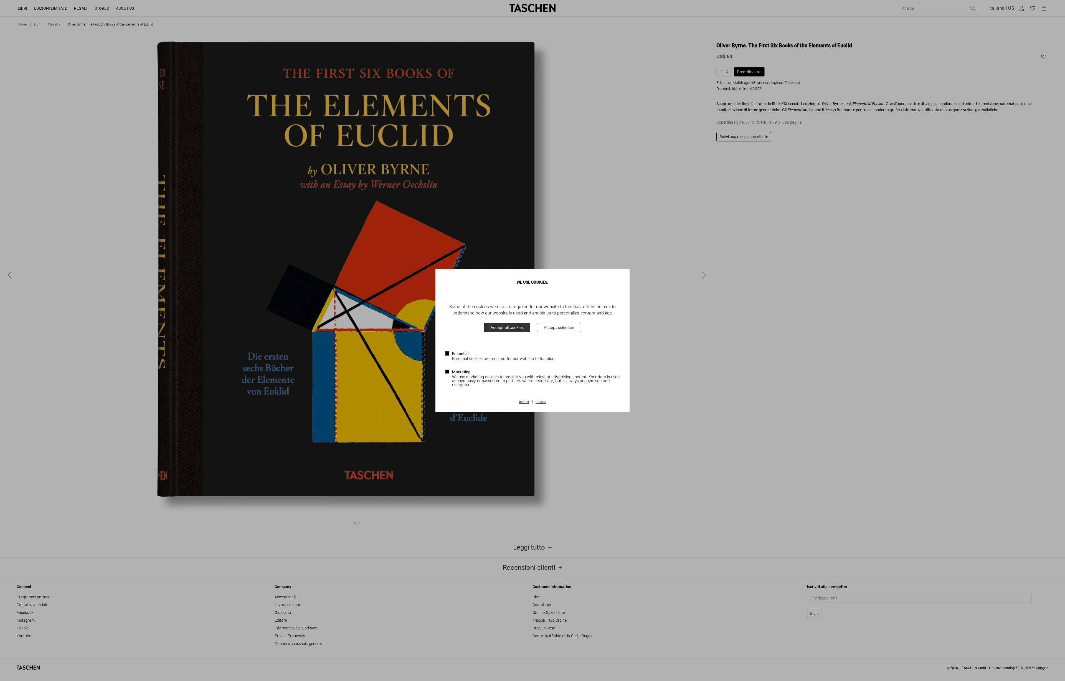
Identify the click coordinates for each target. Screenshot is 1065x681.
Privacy (541, 402)
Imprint (524, 402)
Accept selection (559, 327)
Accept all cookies (507, 327)
